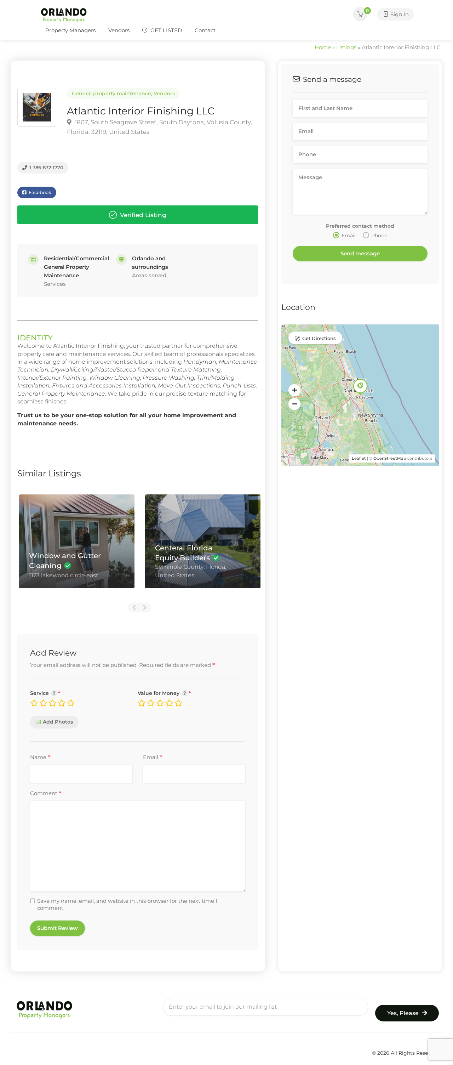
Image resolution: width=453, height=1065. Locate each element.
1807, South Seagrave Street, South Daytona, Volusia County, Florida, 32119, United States (159, 127)
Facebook (39, 192)
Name (40, 757)
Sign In (399, 14)
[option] (77, 546)
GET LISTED (165, 30)
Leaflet (359, 458)
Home (323, 47)
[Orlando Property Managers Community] (63, 14)
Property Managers (70, 30)
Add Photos (58, 722)
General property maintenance (111, 93)
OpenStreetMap (389, 458)
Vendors (119, 30)
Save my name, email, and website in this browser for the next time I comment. (127, 904)
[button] (294, 390)
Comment (46, 793)
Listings (346, 47)
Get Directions (319, 338)
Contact (205, 30)
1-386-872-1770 (45, 167)
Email (152, 757)
